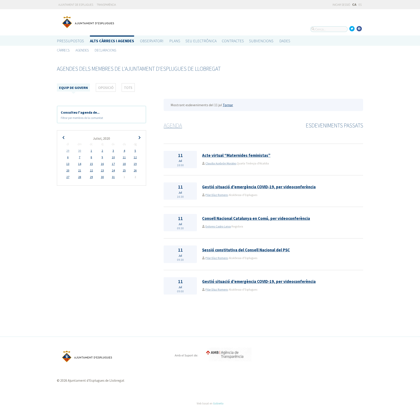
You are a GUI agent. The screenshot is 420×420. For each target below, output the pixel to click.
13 (67, 164)
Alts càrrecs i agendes (112, 40)
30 (79, 151)
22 (91, 170)
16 (102, 164)
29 (67, 151)
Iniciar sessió (341, 5)
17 (113, 164)
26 (135, 170)
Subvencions (261, 40)
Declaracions (105, 50)
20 (67, 170)
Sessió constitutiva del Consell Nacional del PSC (246, 249)
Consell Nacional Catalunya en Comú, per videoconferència (256, 218)
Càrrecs (63, 50)
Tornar (228, 105)
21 (79, 170)
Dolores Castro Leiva (218, 226)
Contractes (233, 40)
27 (67, 177)
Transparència (106, 5)
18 (124, 164)
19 (135, 164)
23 (102, 170)
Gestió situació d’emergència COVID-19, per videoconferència (259, 186)
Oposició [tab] (106, 87)
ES (360, 5)
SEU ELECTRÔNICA (201, 40)
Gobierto (218, 403)
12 (135, 157)
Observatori (151, 40)
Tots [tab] (128, 87)
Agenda (173, 125)
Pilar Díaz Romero (216, 195)
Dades (284, 40)
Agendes (82, 50)
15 (91, 164)
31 (113, 177)
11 (124, 157)
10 (113, 157)
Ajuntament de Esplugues (75, 5)
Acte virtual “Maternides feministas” (236, 155)
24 (113, 170)
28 (79, 177)
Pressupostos (70, 40)
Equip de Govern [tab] (73, 87)
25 (124, 170)
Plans (174, 40)
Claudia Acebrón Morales (220, 163)
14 (79, 164)
